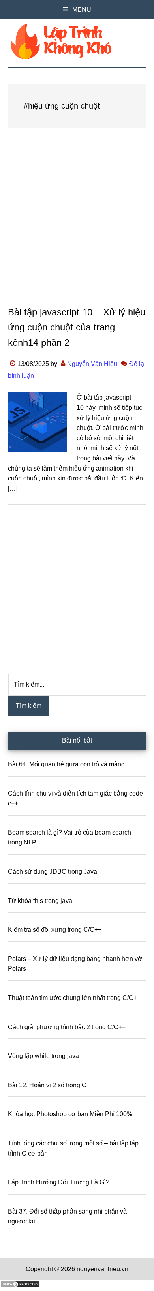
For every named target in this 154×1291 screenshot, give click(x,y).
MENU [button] (81, 9)
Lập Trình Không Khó (77, 41)
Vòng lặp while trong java (43, 1056)
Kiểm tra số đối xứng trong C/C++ (54, 929)
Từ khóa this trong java (40, 900)
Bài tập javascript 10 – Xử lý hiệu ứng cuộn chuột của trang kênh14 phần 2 (76, 327)
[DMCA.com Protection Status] (19, 1286)
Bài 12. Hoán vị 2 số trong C (47, 1085)
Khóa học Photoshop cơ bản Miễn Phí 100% (70, 1114)
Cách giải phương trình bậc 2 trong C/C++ (67, 1027)
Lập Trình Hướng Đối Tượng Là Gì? (58, 1182)
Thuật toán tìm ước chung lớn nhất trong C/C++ (74, 998)
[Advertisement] (77, 225)
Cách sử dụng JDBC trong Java (52, 871)
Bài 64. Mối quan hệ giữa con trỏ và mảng (66, 764)
